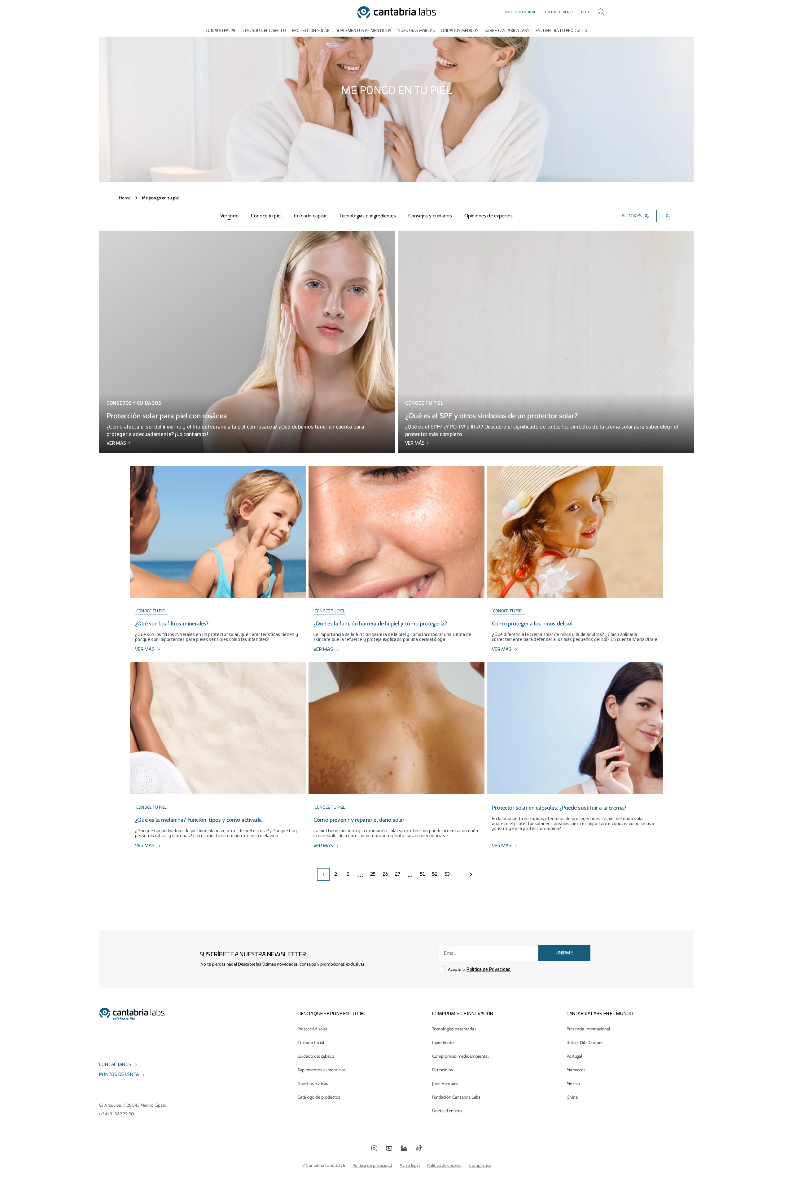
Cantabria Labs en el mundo (600, 1014)
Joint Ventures (445, 1083)
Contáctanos (115, 1065)
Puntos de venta (558, 12)
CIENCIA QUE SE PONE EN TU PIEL (331, 1014)
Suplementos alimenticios (364, 31)
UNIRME (564, 953)
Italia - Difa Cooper (584, 1042)
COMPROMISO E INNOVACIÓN (462, 1014)
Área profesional (520, 12)
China (572, 1097)
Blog (585, 12)
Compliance (480, 1165)
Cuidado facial (310, 1042)
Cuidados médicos (459, 31)
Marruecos (576, 1070)
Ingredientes (444, 1042)
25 (373, 874)
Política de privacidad (372, 1165)
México (573, 1083)
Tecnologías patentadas (454, 1029)
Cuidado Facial (221, 31)
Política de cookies (444, 1165)
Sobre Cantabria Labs (506, 31)
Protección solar (312, 1029)
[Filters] (668, 216)
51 (422, 874)
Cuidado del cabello (264, 31)
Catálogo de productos (318, 1097)
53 (447, 874)
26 (385, 874)
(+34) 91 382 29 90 (116, 1114)
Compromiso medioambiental (460, 1056)
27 (398, 874)
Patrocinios (442, 1070)
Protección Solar (311, 31)
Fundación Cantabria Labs (456, 1097)
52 (435, 874)
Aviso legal (410, 1165)
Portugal (574, 1056)
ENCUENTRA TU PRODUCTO (561, 31)
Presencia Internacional (588, 1029)
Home (125, 198)
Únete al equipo (447, 1110)
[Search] (601, 12)
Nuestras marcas (416, 31)
